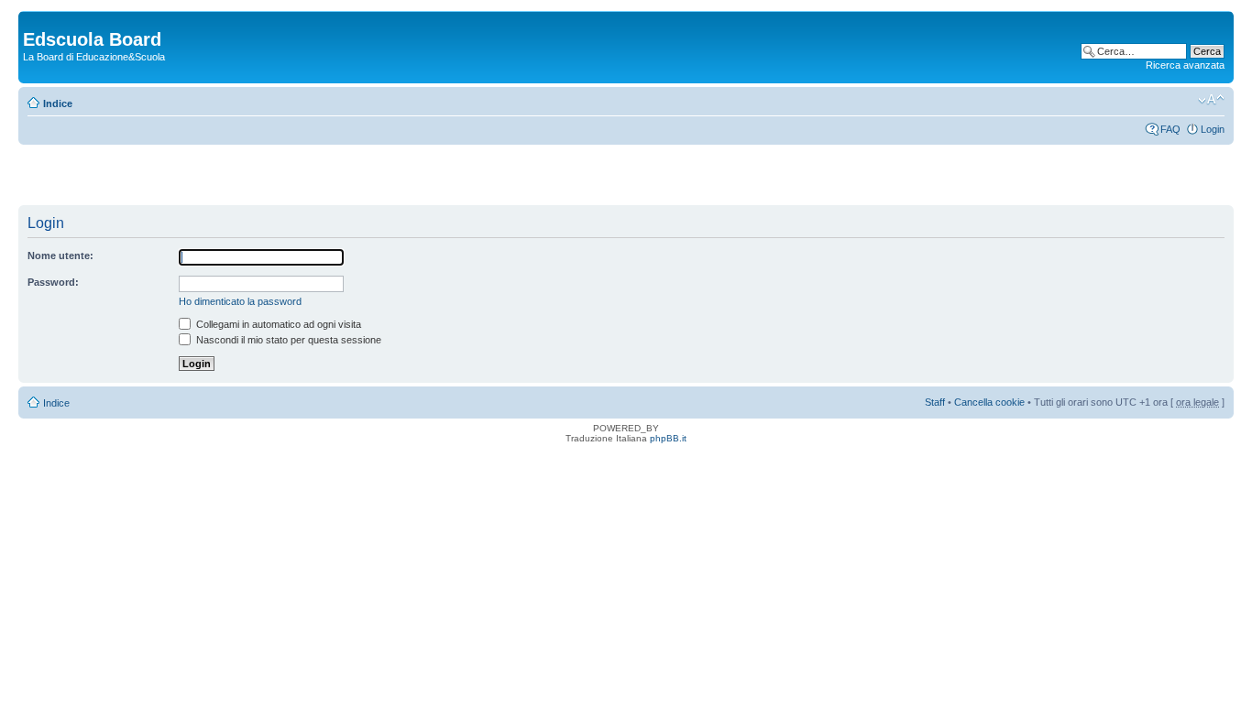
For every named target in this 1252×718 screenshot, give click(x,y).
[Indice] (33, 20)
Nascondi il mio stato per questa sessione (287, 339)
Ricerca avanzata (1185, 65)
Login (1213, 129)
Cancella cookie (989, 402)
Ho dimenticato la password (240, 301)
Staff (935, 402)
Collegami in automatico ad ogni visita (277, 324)
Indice (57, 103)
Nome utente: (60, 255)
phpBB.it (668, 438)
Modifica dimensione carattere (1211, 100)
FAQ (1170, 129)
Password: (53, 282)
